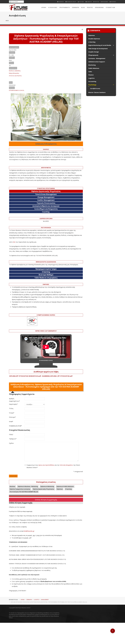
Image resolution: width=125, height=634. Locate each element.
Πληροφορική (93, 55)
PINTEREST (113, 1)
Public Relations (93, 68)
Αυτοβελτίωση (95, 88)
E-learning (68, 489)
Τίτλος (11, 408)
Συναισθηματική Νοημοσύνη (46, 209)
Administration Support (96, 62)
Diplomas (60, 489)
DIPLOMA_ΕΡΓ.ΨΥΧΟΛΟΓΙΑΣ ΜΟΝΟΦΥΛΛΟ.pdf (25, 376)
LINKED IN (89, 1)
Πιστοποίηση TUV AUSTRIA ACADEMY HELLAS (24, 492)
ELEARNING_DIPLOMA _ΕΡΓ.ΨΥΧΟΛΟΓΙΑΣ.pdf (57, 376)
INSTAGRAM (105, 1)
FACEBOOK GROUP (71, 1)
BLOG (83, 7)
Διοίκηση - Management (96, 58)
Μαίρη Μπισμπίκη (14, 73)
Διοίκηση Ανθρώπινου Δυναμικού (45, 206)
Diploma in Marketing (47, 486)
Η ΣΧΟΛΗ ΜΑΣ (52, 7)
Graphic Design (93, 52)
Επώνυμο (12, 417)
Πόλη (11, 434)
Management (45, 599)
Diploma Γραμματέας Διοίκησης (20, 489)
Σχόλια (11, 443)
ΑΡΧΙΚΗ (43, 7)
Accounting (92, 81)
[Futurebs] (18, 7)
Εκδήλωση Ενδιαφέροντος (46, 144)
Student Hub (110, 7)
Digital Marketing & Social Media (99, 45)
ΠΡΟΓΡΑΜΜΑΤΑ (64, 7)
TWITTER (96, 1)
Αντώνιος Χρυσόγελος (15, 75)
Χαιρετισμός (13, 404)
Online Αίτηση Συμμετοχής (46, 500)
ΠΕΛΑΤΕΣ (90, 7)
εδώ (14, 242)
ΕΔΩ (18, 511)
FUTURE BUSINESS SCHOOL (16, 90)
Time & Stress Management (46, 194)
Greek (16, 1)
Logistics (91, 78)
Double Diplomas (94, 39)
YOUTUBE (81, 1)
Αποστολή (13, 476)
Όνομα (11, 413)
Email (11, 421)
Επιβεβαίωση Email (15, 426)
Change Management (45, 197)
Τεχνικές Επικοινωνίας (46, 203)
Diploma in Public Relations (65, 486)
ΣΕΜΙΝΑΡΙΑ (75, 7)
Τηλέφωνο (12, 439)
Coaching (46, 212)
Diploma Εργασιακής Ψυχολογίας (43, 489)
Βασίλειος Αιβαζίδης (15, 71)
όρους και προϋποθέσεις (46, 465)
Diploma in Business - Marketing (28, 486)
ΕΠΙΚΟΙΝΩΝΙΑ (99, 7)
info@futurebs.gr (29, 531)
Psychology (92, 85)
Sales (90, 71)
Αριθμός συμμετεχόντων (14, 400)
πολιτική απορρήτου (66, 465)
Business (12, 486)
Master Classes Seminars (97, 92)
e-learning (91, 42)
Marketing (92, 65)
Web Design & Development (98, 48)
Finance (91, 75)
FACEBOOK (61, 1)
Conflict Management (46, 200)
